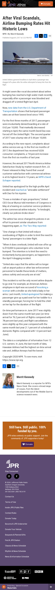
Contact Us (9, 497)
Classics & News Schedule (15, 546)
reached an (21, 190)
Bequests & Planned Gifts (15, 535)
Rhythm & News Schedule (15, 551)
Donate (46, 4)
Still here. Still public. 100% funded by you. (27, 429)
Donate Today (10, 518)
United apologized (30, 294)
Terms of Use (10, 502)
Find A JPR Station (12, 540)
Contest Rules (10, 513)
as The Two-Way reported (33, 225)
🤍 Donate (27, 444)
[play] (4, 587)
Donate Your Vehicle (13, 529)
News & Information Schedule (17, 557)
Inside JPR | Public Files (14, 508)
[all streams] (51, 587)
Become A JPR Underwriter (16, 524)
